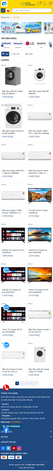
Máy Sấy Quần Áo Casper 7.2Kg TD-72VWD (39, 370)
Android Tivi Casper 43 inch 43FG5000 (38, 251)
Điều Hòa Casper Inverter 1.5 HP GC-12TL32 (12, 370)
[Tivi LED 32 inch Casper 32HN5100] (39, 195)
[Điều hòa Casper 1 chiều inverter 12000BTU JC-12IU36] (13, 195)
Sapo (32, 467)
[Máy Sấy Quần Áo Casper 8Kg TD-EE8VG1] (13, 76)
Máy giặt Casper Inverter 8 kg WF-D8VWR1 (13, 132)
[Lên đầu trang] (49, 449)
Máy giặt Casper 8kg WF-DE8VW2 (39, 92)
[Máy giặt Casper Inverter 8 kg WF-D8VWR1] (13, 116)
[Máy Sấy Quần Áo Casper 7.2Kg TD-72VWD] (39, 354)
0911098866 (30, 5)
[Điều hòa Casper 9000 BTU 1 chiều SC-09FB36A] (13, 155)
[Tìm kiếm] (13, 10)
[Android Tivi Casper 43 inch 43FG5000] (39, 235)
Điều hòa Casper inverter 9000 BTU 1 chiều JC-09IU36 (39, 172)
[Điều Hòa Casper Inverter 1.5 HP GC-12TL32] (13, 354)
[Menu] (3, 10)
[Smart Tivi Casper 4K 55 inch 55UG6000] (13, 314)
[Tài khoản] (45, 4)
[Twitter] (8, 448)
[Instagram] (19, 448)
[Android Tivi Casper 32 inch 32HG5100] (13, 235)
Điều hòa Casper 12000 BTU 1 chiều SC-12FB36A (39, 132)
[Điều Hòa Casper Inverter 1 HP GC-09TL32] (39, 314)
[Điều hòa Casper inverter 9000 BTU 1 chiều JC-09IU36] (39, 155)
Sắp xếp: (16, 54)
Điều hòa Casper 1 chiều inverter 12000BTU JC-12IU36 (12, 211)
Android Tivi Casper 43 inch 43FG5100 (11, 291)
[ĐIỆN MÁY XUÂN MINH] (9, 4)
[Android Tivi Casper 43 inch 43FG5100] (13, 275)
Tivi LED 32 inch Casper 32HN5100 (38, 211)
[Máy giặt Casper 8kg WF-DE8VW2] (39, 76)
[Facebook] (3, 448)
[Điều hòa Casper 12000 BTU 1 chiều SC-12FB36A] (39, 116)
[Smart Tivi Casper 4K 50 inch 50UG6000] (39, 275)
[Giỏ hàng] (50, 4)
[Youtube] (14, 448)
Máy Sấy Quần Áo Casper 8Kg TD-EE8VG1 (12, 92)
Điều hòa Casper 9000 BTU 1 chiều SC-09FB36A (13, 172)
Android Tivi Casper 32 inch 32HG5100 (13, 251)
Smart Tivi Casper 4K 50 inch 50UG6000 (38, 291)
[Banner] (21, 28)
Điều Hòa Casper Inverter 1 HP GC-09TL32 (39, 330)
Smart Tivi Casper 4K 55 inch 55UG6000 (12, 330)
